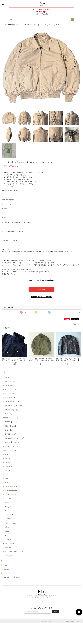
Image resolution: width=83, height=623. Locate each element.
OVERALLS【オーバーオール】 (15, 438)
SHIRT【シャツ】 (10, 385)
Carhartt (7, 462)
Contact (7, 569)
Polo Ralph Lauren (11, 491)
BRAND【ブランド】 (10, 450)
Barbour (7, 458)
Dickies (7, 511)
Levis (6, 474)
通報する (76, 324)
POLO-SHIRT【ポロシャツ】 (14, 406)
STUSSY (7, 482)
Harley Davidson (10, 523)
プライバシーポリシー (11, 573)
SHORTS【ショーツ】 (12, 422)
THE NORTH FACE (11, 486)
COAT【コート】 (10, 393)
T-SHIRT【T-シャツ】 (12, 410)
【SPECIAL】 (7, 377)
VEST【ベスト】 (10, 398)
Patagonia (8, 539)
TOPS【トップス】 (9, 381)
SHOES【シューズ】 (11, 547)
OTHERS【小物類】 (9, 543)
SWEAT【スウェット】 (12, 402)
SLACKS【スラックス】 (12, 442)
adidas (7, 454)
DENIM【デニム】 (10, 426)
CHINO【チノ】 (10, 430)
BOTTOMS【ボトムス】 (11, 418)
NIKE (6, 478)
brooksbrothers (10, 515)
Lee (6, 535)
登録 (55, 611)
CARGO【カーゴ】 (11, 434)
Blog (5, 565)
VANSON (8, 519)
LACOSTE (8, 470)
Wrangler (8, 507)
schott (7, 531)
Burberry (8, 503)
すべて (9, 312)
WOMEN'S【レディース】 (11, 446)
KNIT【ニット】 (10, 414)
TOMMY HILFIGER (11, 494)
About (6, 561)
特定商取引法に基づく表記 (12, 577)
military (7, 527)
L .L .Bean (8, 499)
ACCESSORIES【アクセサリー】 (15, 551)
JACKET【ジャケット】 (12, 389)
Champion (8, 466)
